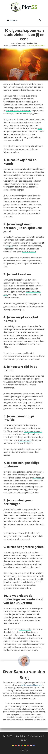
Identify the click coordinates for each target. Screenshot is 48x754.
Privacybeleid (20, 736)
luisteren (37, 477)
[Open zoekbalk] (39, 20)
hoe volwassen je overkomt (18, 110)
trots (40, 128)
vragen (10, 245)
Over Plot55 (7, 736)
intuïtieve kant (24, 440)
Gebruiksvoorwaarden (37, 736)
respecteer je (25, 629)
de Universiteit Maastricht (31, 685)
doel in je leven (29, 251)
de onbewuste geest (33, 431)
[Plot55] (24, 6)
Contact (24, 740)
